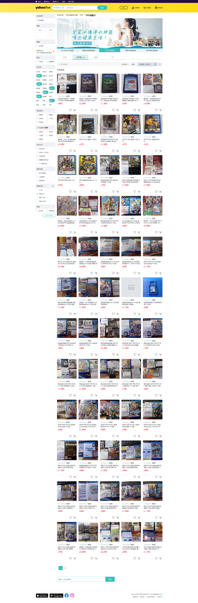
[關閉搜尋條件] (63, 7)
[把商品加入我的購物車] (74, 110)
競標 (96, 57)
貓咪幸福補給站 (130, 50)
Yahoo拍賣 (42, 7)
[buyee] (45, 51)
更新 (160, 594)
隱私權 (142, 597)
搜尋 (110, 579)
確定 (50, 35)
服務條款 (135, 597)
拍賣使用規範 (151, 597)
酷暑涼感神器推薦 (88, 50)
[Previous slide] (144, 83)
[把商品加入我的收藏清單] (70, 110)
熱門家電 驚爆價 (152, 50)
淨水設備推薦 (109, 50)
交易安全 (160, 597)
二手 (112, 57)
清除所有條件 (49, 216)
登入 (123, 8)
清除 (53, 186)
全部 (65, 57)
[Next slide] (161, 83)
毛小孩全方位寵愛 (67, 50)
